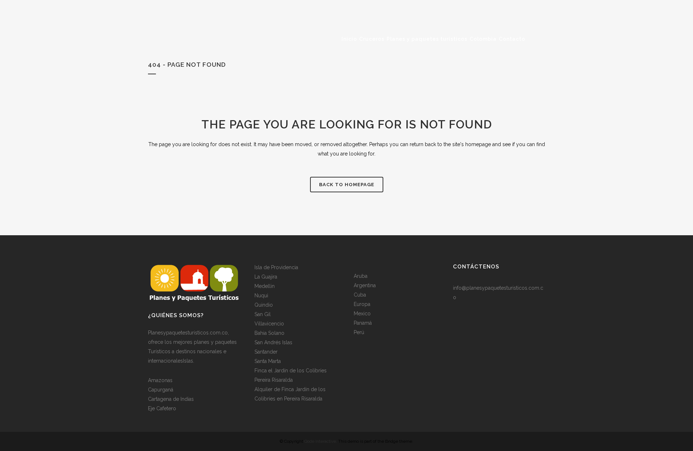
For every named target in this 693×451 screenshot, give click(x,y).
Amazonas (160, 380)
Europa (362, 304)
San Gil (262, 314)
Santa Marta (267, 361)
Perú (359, 332)
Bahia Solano (269, 333)
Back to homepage (346, 184)
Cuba (360, 295)
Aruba (360, 276)
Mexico (362, 313)
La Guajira (265, 277)
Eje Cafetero (162, 408)
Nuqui (261, 295)
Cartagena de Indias (171, 399)
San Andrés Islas (273, 342)
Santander (266, 352)
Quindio (263, 305)
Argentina (365, 285)
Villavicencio (269, 324)
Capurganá (160, 390)
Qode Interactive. (320, 441)
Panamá (363, 323)
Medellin (264, 286)
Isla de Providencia (276, 267)
